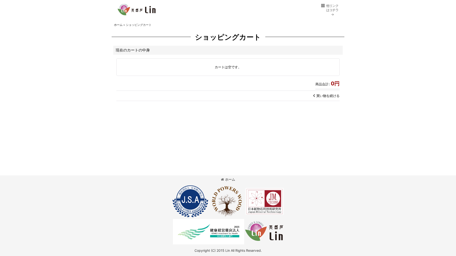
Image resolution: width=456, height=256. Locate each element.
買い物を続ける (328, 96)
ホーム (230, 179)
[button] (329, 10)
